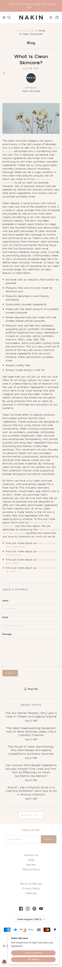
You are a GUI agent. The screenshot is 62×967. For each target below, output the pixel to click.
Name (5, 600)
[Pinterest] (34, 909)
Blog (31, 30)
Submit (48, 839)
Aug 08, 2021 (31, 68)
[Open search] (9, 17)
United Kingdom (29, 919)
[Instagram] (28, 909)
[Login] (50, 17)
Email (5, 617)
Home (21, 30)
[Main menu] (4, 17)
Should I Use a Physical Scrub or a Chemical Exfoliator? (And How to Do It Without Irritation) (31, 791)
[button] (31, 815)
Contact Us (31, 855)
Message (7, 634)
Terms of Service (31, 883)
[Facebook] (21, 909)
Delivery (31, 864)
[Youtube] (41, 909)
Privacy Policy (31, 888)
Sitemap (31, 893)
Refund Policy (31, 869)
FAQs (31, 860)
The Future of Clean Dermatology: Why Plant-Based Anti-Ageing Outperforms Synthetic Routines (31, 750)
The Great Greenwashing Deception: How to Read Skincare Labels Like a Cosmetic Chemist (31, 731)
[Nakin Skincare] (31, 16)
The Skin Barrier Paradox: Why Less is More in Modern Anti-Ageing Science (31, 714)
